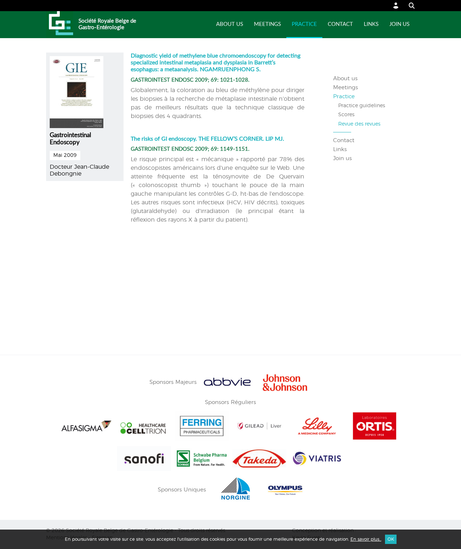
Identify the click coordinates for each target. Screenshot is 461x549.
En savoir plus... (365, 539)
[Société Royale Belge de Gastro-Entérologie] (59, 24)
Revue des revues (359, 124)
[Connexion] (396, 5)
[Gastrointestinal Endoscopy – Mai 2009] (76, 91)
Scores (346, 114)
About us (229, 24)
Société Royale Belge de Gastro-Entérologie (107, 24)
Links (371, 24)
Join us (399, 24)
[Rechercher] (408, 5)
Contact (340, 24)
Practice (304, 24)
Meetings (267, 24)
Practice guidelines (361, 105)
